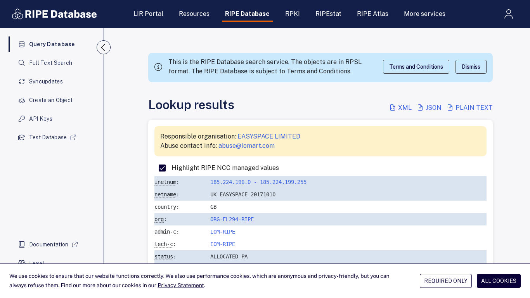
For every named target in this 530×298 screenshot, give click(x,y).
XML (405, 107)
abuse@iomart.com (246, 145)
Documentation (49, 244)
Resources (194, 13)
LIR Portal (148, 13)
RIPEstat (328, 13)
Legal (36, 263)
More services (424, 13)
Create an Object (51, 100)
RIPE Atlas (372, 13)
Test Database (48, 137)
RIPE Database (247, 13)
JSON (433, 107)
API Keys (40, 119)
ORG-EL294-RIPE (232, 219)
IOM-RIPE (222, 232)
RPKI (292, 13)
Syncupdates (46, 81)
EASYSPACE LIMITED (268, 136)
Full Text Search (50, 63)
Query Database (52, 44)
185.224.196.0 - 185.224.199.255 (258, 182)
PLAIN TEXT (473, 107)
